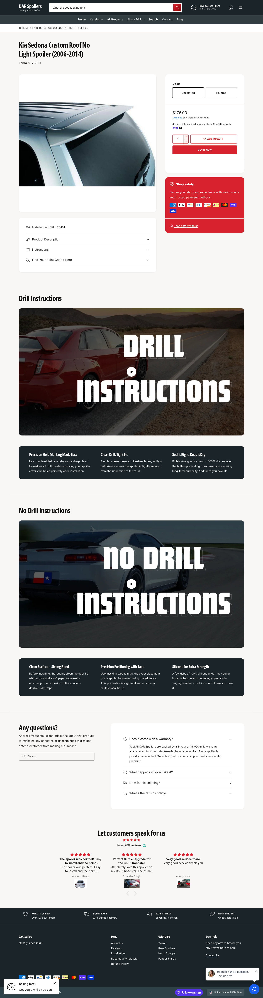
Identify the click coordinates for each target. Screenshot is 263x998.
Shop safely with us (186, 226)
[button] (240, 7)
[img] (131, 840)
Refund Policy (120, 963)
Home (25, 27)
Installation (118, 953)
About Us (117, 943)
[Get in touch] (231, 7)
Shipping (177, 117)
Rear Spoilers (167, 948)
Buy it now (205, 149)
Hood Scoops (166, 953)
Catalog (95, 19)
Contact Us (213, 955)
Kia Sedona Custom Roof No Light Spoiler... (60, 27)
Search (162, 943)
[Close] (55, 982)
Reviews (116, 948)
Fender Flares (167, 958)
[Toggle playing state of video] (131, 372)
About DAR (134, 19)
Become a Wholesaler (125, 958)
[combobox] (115, 7)
